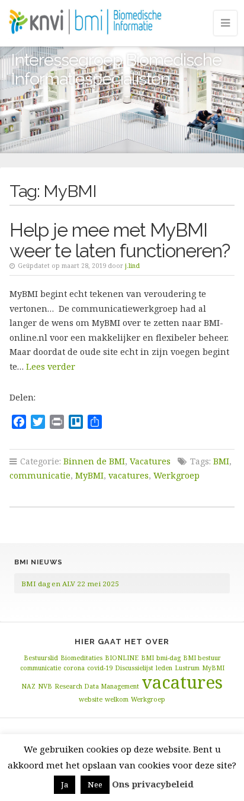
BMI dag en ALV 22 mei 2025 (70, 583)
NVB (45, 686)
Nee (95, 784)
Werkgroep (176, 475)
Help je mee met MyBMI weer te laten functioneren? (119, 240)
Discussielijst (134, 668)
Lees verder (50, 366)
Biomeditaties (81, 658)
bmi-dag (168, 658)
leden (164, 668)
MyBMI (89, 475)
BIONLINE (122, 658)
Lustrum (187, 668)
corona (74, 668)
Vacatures (150, 461)
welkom (117, 699)
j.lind (132, 265)
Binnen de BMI (94, 461)
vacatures (128, 475)
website (90, 699)
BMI (221, 461)
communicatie (39, 475)
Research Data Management (96, 686)
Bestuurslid (41, 658)
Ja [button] (64, 784)
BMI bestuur (202, 658)
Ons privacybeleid (153, 784)
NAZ (28, 686)
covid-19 (100, 668)
